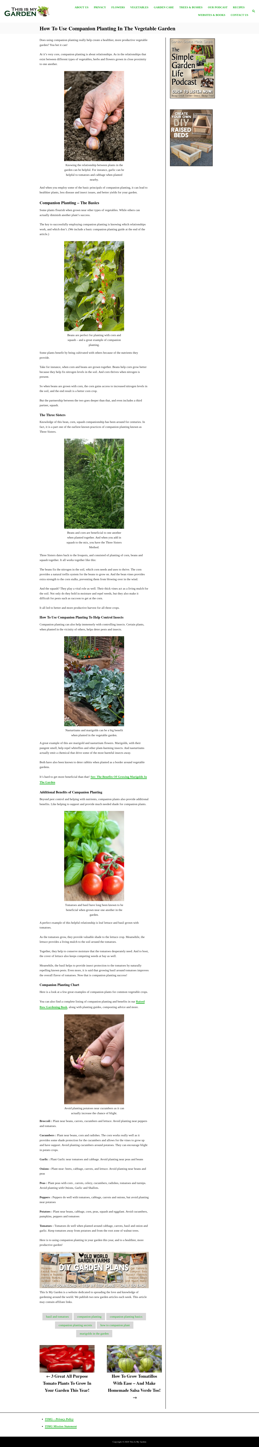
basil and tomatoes (57, 1316)
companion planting (89, 1316)
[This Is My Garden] (34, 11)
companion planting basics (126, 1316)
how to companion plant (115, 1325)
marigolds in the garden (94, 1333)
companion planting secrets (75, 1325)
